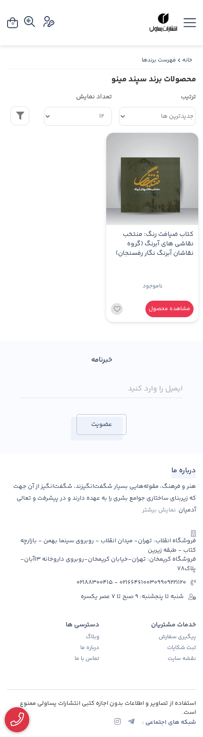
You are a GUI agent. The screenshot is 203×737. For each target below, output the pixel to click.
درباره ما (89, 648)
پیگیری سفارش (177, 637)
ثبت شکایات (181, 648)
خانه (187, 60)
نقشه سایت (182, 659)
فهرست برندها (159, 60)
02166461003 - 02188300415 (115, 582)
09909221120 (170, 582)
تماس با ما (87, 659)
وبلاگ (92, 637)
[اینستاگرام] (117, 723)
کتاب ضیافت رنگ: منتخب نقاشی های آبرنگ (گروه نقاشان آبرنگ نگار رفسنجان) (155, 244)
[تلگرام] (131, 723)
